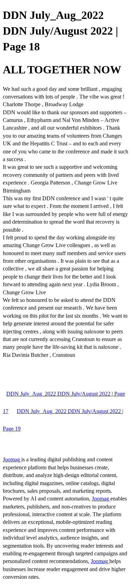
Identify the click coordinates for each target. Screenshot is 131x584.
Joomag (12, 459)
